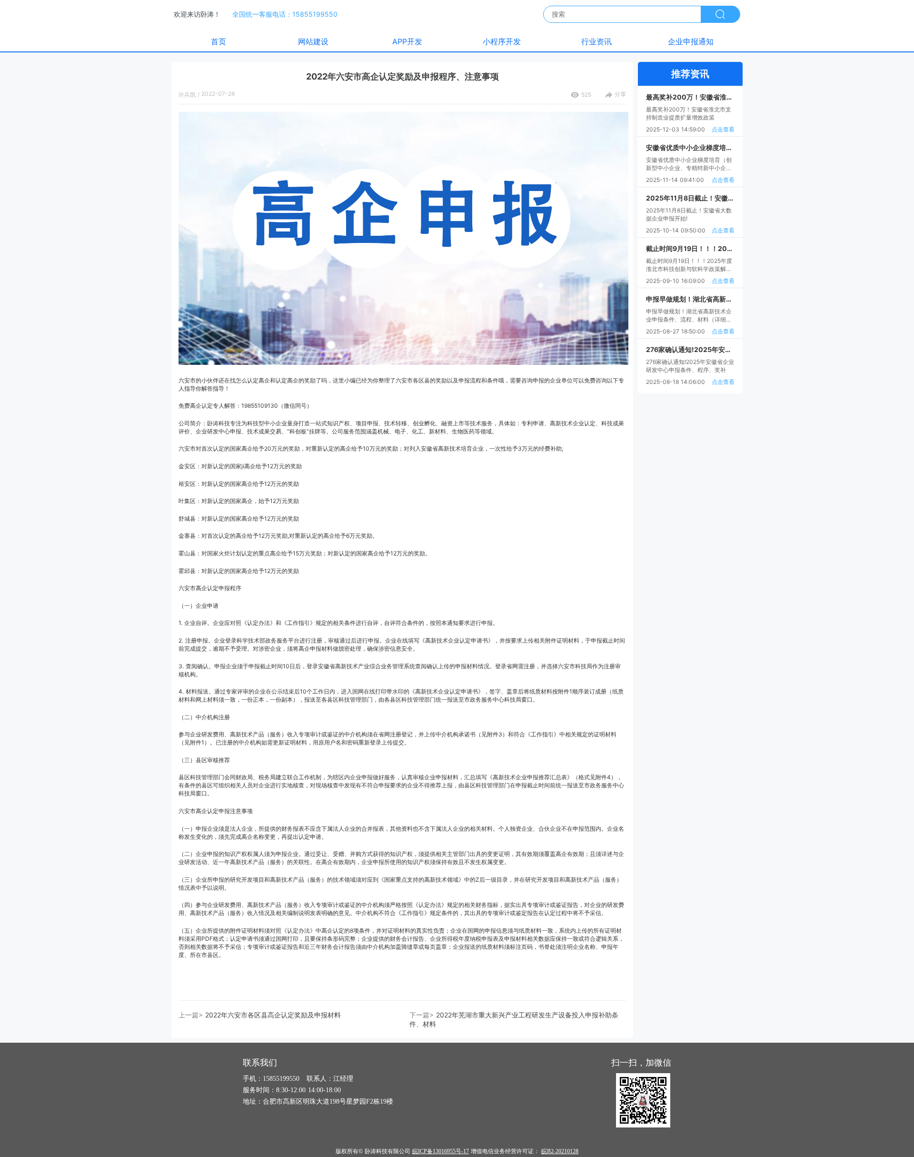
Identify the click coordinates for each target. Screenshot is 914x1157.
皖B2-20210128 (559, 1151)
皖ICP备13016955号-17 (440, 1151)
